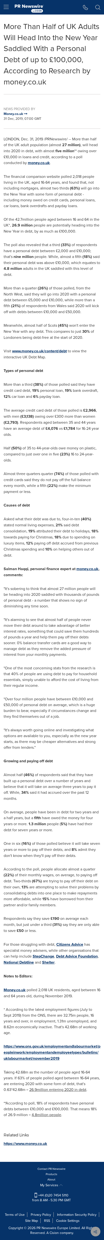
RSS (47, 1220)
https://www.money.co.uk (25, 1143)
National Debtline (19, 962)
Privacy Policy (41, 1214)
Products (51, 1174)
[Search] (98, 7)
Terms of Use (15, 1214)
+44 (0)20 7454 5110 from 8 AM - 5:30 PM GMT (51, 1197)
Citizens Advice (69, 944)
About (51, 1179)
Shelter (48, 962)
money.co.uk (39, 163)
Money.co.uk (15, 990)
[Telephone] (85, 7)
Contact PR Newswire (51, 1169)
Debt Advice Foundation (77, 956)
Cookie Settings (68, 1220)
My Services (49, 1185)
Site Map (31, 1220)
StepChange (43, 956)
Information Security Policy (77, 1214)
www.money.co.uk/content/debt (39, 351)
